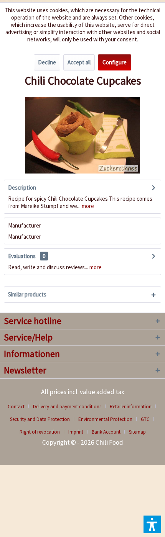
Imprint (75, 432)
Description (22, 187)
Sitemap (137, 432)
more (87, 206)
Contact (16, 406)
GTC (145, 419)
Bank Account (106, 432)
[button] (152, 524)
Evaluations (22, 256)
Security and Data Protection (40, 419)
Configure (114, 62)
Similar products (27, 294)
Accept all (79, 62)
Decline (47, 62)
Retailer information (131, 406)
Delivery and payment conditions (67, 406)
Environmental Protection (105, 419)
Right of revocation (40, 432)
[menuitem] (19, 406)
